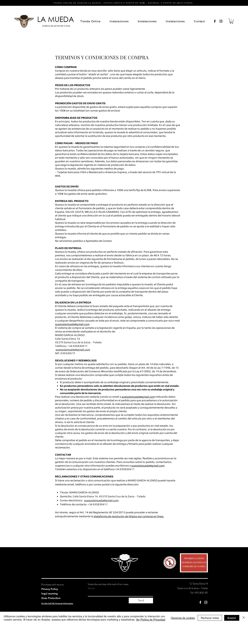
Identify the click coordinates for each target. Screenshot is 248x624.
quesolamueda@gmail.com (138, 396)
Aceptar (231, 618)
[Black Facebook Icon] (215, 21)
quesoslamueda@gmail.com (72, 324)
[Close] (243, 618)
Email (91, 588)
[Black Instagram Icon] (221, 21)
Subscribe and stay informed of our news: (108, 584)
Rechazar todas (210, 618)
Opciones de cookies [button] (183, 618)
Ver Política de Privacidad (150, 619)
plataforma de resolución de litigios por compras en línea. (129, 516)
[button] (90, 21)
